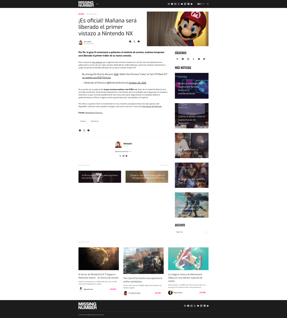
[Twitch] (185, 4)
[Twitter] (179, 4)
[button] (200, 4)
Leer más (113, 289)
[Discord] (188, 4)
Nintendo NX (94, 121)
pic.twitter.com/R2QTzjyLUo (96, 77)
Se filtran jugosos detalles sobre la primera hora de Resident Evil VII (100, 176)
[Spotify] (191, 4)
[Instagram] (175, 4)
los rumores (97, 62)
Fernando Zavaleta (134, 293)
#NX (116, 74)
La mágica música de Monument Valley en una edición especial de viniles (185, 278)
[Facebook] (172, 4)
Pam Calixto (87, 42)
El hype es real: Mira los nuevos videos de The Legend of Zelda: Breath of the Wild (147, 176)
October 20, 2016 (137, 82)
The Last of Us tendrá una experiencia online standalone (142, 280)
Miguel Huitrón (178, 293)
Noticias (81, 14)
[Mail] (169, 4)
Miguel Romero (88, 289)
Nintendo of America (93, 113)
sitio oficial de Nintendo (152, 106)
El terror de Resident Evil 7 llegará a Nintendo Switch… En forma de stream (98, 276)
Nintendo (83, 121)
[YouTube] (182, 4)
